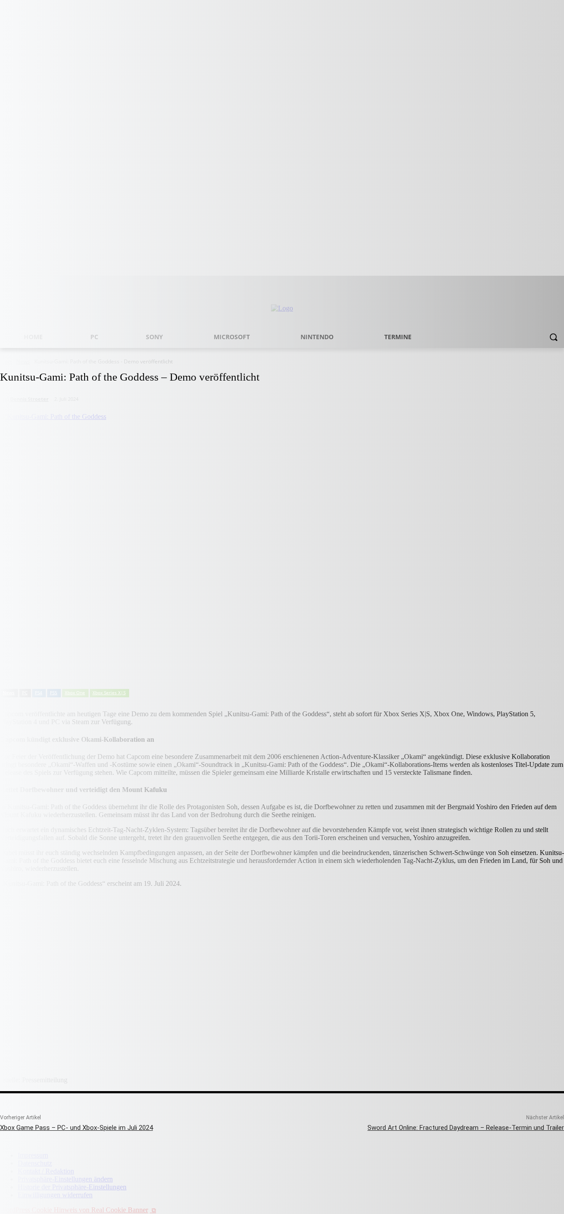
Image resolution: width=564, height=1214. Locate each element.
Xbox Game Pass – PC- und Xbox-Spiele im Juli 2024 (76, 1128)
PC (24, 692)
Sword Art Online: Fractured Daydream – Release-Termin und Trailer (465, 1128)
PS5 (53, 692)
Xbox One (75, 692)
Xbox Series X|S (109, 692)
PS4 (38, 692)
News (9, 692)
